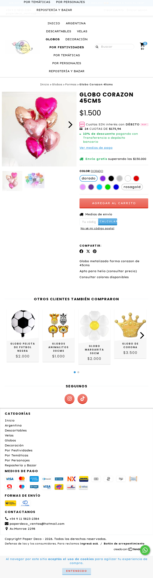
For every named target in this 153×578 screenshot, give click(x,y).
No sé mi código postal (97, 228)
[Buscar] (96, 46)
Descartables (58, 31)
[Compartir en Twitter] (88, 251)
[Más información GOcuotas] (144, 124)
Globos (53, 39)
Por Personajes (66, 63)
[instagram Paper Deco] (70, 399)
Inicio (53, 23)
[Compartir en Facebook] (81, 251)
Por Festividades (66, 47)
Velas (82, 31)
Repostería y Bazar (54, 10)
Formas (70, 84)
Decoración (76, 39)
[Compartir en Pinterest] (94, 251)
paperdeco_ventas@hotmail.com (37, 524)
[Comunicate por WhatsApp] (145, 550)
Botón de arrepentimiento (124, 543)
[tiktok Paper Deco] (82, 399)
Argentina (76, 23)
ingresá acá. (89, 543)
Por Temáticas (66, 55)
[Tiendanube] (130, 550)
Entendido (76, 570)
